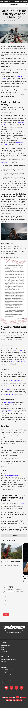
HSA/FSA (3, 649)
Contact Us (4, 651)
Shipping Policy (5, 672)
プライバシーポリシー (11, 591)
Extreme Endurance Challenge (8, 659)
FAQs (2, 647)
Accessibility (4, 682)
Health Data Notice (6, 680)
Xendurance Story (5, 645)
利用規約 (21, 591)
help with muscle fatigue (9, 394)
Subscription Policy (6, 674)
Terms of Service (5, 678)
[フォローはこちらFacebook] (16, 688)
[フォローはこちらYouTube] (6, 688)
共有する (15, 535)
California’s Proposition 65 (8, 670)
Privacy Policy (4, 676)
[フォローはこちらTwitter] (22, 688)
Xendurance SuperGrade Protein (11, 475)
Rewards (3, 661)
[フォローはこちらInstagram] (11, 688)
